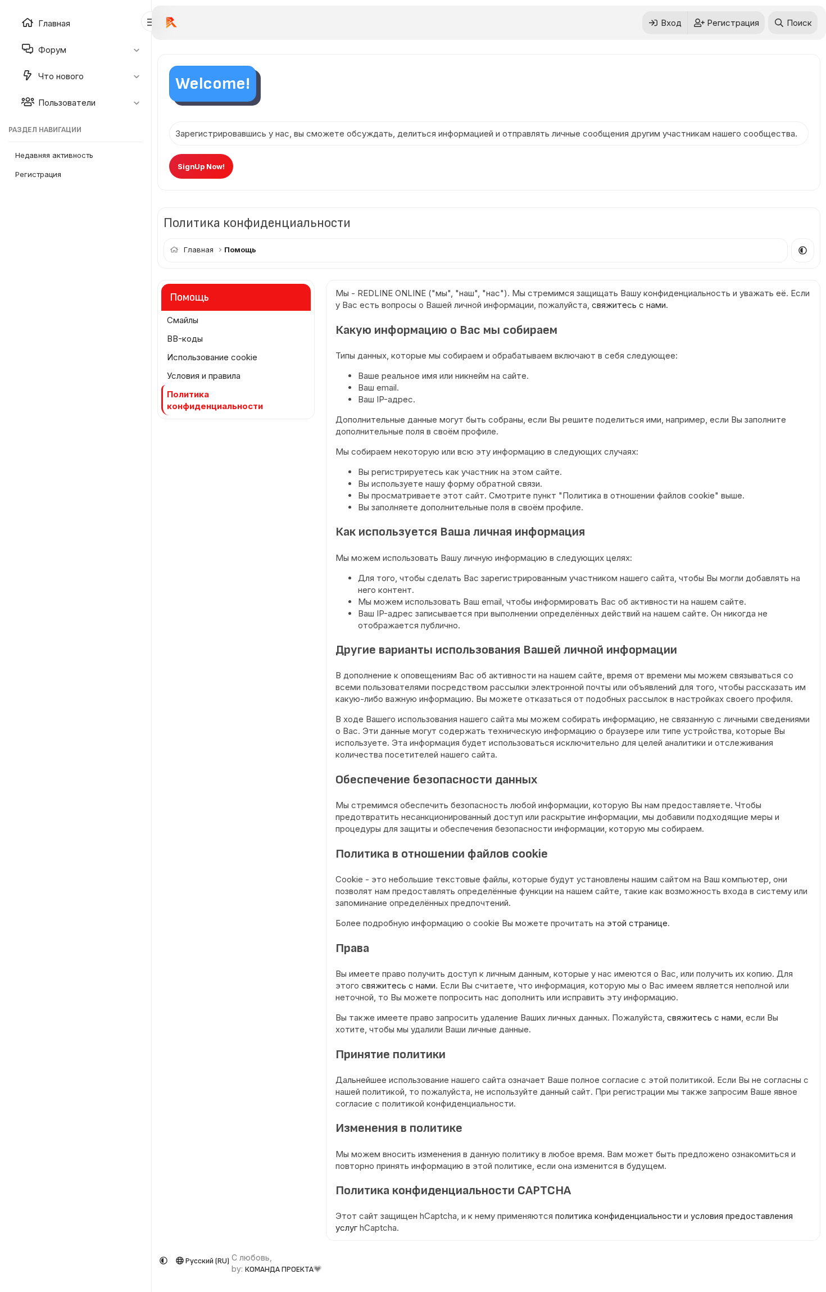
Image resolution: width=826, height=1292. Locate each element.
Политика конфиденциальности (215, 400)
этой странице (637, 923)
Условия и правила (203, 375)
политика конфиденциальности (618, 1216)
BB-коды (185, 338)
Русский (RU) (206, 1261)
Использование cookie (212, 357)
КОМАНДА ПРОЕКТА (279, 1269)
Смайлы (182, 320)
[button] (136, 49)
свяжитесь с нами (629, 305)
